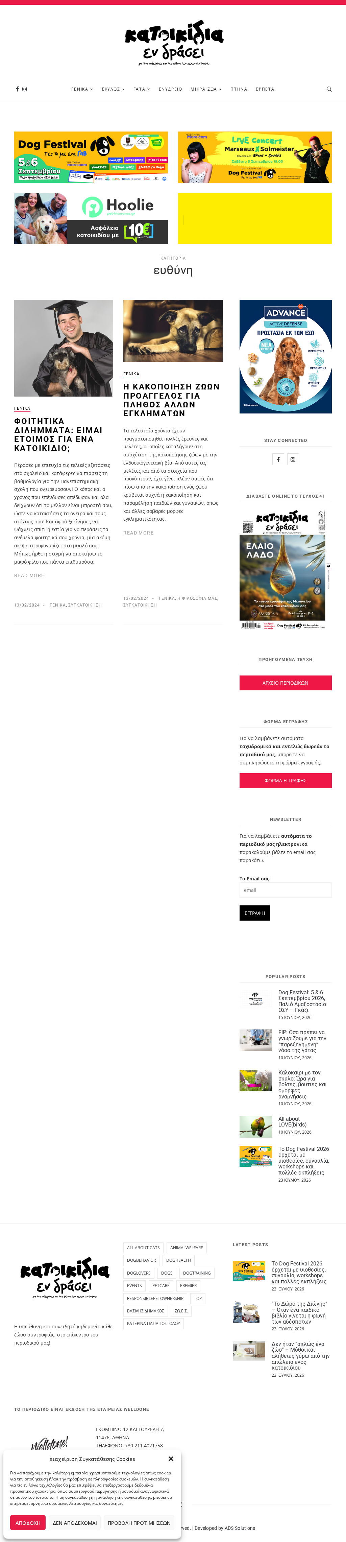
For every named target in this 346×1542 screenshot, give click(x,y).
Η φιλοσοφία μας (197, 598)
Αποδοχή (28, 1522)
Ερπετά (265, 89)
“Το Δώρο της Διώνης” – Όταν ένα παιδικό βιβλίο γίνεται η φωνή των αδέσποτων (299, 1313)
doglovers (139, 1273)
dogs (167, 1273)
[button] (171, 1458)
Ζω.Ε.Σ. (181, 1311)
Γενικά (80, 89)
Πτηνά (239, 89)
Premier (188, 1285)
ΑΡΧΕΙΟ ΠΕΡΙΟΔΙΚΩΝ (285, 683)
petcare (161, 1285)
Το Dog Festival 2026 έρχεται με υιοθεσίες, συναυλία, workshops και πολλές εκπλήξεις (303, 1161)
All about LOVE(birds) (292, 1122)
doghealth (178, 1260)
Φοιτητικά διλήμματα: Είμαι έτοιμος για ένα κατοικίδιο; (58, 435)
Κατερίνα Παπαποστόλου (153, 1323)
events (134, 1285)
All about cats (143, 1248)
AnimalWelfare (186, 1248)
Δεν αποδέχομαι (75, 1522)
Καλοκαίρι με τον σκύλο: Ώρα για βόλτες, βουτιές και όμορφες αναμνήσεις (302, 1084)
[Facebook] (17, 89)
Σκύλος (111, 89)
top (198, 1298)
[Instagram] (25, 89)
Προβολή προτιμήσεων (139, 1522)
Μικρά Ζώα (204, 89)
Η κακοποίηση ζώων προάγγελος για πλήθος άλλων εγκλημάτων (171, 400)
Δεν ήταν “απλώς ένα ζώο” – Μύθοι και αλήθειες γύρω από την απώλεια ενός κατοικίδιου (301, 1356)
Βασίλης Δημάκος (145, 1311)
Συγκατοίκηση (85, 605)
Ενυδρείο (170, 89)
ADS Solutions (240, 1528)
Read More (29, 575)
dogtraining (197, 1273)
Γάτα (139, 89)
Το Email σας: (255, 878)
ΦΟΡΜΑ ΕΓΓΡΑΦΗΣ (285, 780)
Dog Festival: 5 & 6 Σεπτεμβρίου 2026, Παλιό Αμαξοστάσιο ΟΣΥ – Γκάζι (302, 1001)
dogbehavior (141, 1260)
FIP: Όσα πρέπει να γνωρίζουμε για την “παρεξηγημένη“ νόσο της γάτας (302, 1041)
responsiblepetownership (155, 1298)
